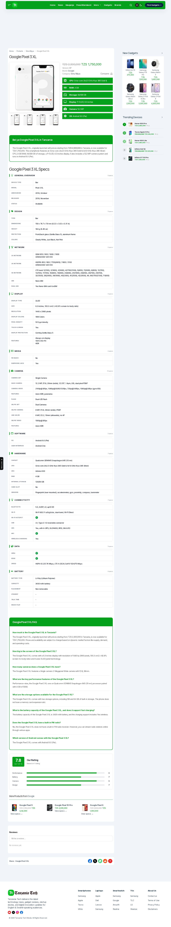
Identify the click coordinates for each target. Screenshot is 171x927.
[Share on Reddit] (105, 861)
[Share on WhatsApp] (100, 861)
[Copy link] (110, 861)
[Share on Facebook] (90, 861)
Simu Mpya (75, 73)
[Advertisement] (76, 28)
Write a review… (18, 838)
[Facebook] (21, 912)
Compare (105, 73)
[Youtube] (9, 912)
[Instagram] (17, 912)
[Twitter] (13, 912)
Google (31, 796)
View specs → (17, 814)
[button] (9, 5)
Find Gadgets (153, 5)
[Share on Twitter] (95, 861)
